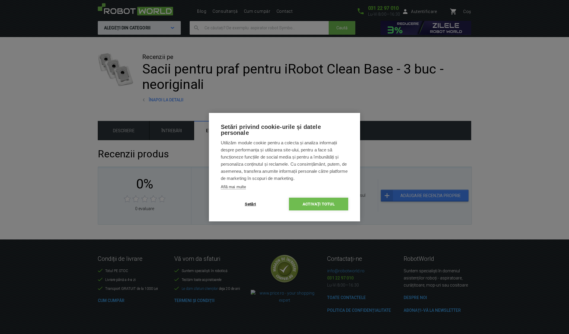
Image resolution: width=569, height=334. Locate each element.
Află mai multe (233, 187)
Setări (250, 204)
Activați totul (319, 204)
